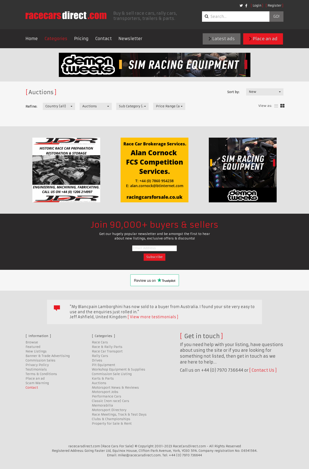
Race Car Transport (107, 351)
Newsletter (130, 38)
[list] (276, 106)
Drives (97, 360)
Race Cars (100, 342)
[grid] (282, 106)
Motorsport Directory (109, 410)
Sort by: (233, 92)
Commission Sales (40, 360)
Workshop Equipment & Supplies (118, 369)
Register (274, 5)
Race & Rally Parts (107, 347)
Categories (56, 38)
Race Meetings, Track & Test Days (119, 414)
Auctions (99, 383)
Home (32, 38)
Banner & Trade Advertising (48, 356)
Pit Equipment (103, 365)
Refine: (31, 106)
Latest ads (223, 38)
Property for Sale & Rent (112, 423)
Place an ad (264, 38)
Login (257, 5)
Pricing (81, 38)
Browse (32, 342)
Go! (276, 16)
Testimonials (36, 369)
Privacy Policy (37, 365)
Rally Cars (100, 356)
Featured (33, 347)
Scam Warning (37, 383)
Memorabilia (102, 405)
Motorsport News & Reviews (115, 387)
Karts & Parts (103, 378)
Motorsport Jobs (105, 392)
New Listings (36, 351)
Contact (103, 38)
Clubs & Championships (111, 419)
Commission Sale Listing (112, 374)
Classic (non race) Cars (110, 401)
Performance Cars (106, 396)
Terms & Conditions (41, 374)
